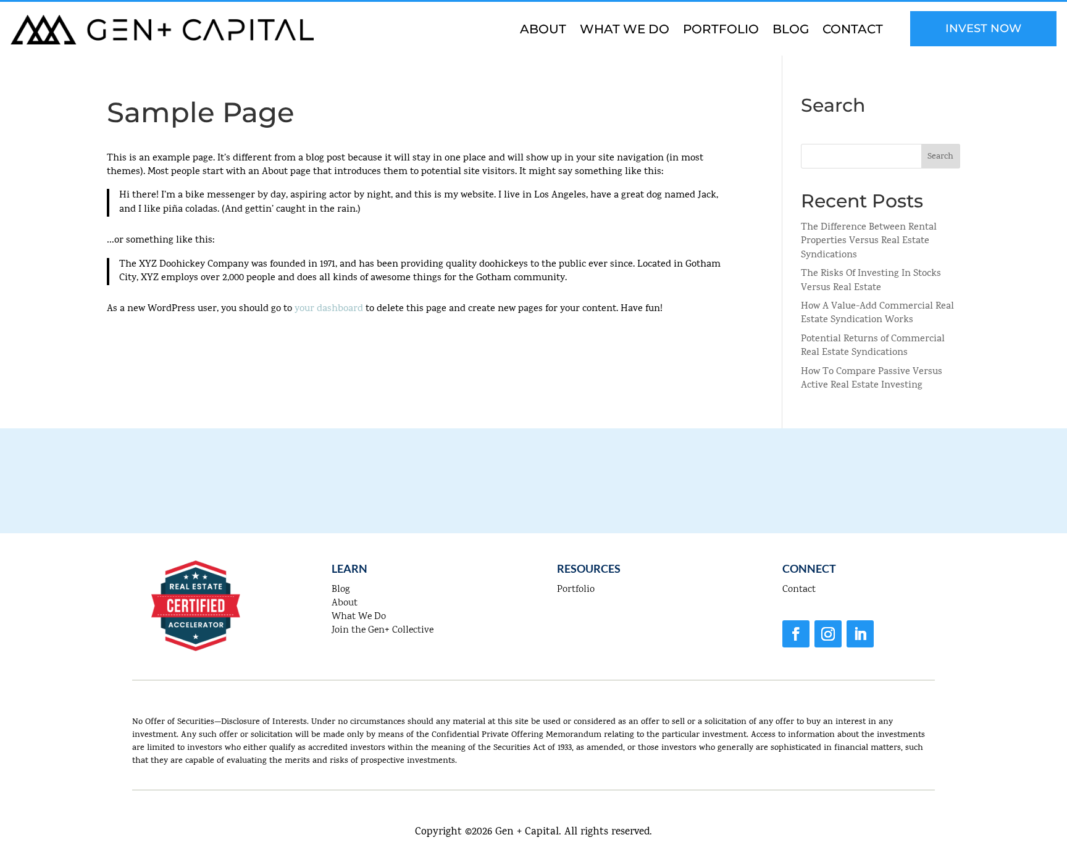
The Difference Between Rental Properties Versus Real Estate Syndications (869, 241)
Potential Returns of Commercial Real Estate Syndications (873, 346)
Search (940, 157)
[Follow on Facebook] (796, 633)
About (543, 30)
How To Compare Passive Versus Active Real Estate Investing (871, 379)
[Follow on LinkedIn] (860, 633)
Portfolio (721, 30)
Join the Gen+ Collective (382, 630)
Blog (790, 30)
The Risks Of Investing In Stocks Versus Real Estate (871, 281)
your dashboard (329, 309)
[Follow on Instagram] (828, 633)
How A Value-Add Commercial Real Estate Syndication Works (877, 313)
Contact (852, 30)
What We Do (624, 30)
